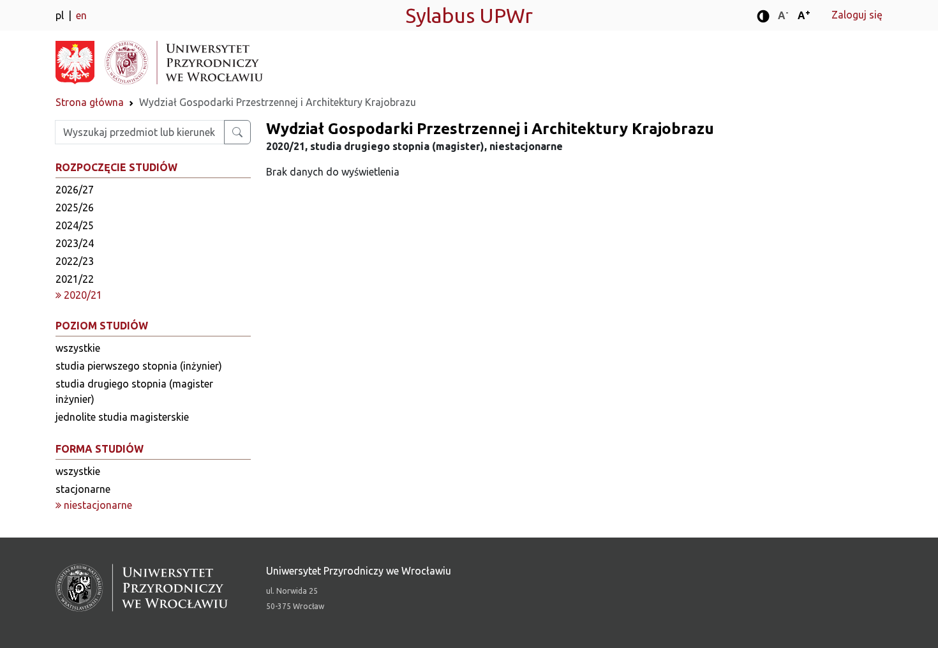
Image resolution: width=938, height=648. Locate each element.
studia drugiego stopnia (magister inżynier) (134, 391)
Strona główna (90, 102)
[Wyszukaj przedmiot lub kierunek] (237, 132)
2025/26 (75, 207)
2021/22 (75, 279)
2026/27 (75, 189)
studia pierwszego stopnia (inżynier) (139, 366)
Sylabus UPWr (469, 15)
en (81, 15)
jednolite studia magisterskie (122, 417)
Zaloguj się (856, 14)
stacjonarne (83, 489)
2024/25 (75, 225)
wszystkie (78, 348)
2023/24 (75, 243)
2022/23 (75, 261)
